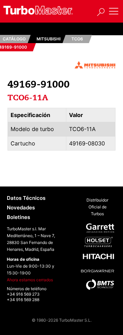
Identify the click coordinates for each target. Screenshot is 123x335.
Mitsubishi (48, 38)
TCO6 (77, 38)
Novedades (21, 207)
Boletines (18, 217)
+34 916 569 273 (23, 294)
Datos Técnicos (26, 198)
